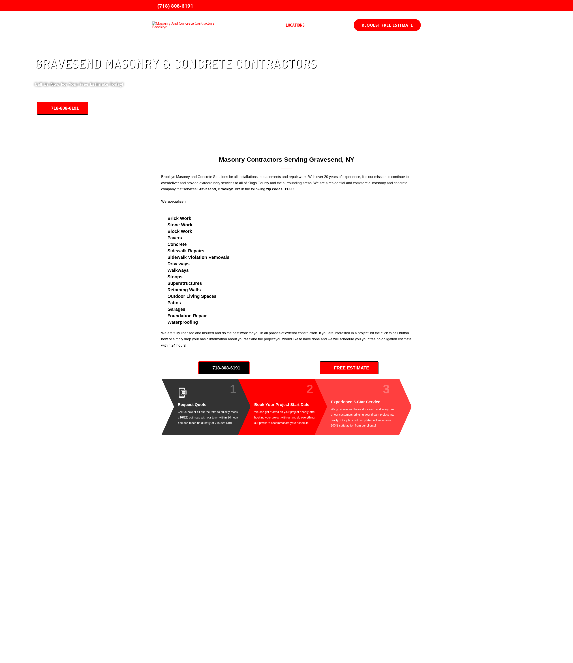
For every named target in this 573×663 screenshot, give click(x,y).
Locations (295, 25)
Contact (325, 25)
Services (266, 25)
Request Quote (192, 404)
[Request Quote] (183, 393)
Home (245, 25)
